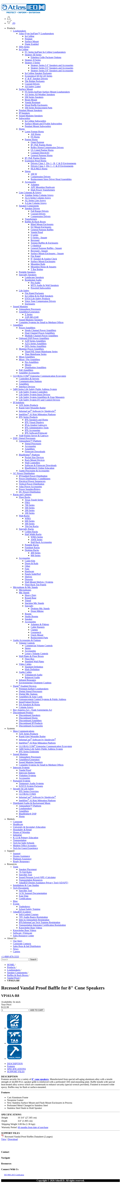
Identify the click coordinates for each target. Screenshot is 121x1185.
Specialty (29, 606)
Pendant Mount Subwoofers (38, 126)
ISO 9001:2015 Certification (14, 1175)
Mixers (28, 365)
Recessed (35, 240)
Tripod (28, 600)
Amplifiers (18, 325)
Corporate (17, 821)
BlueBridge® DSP (27, 813)
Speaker (28, 619)
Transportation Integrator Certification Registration (42, 925)
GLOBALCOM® (27, 794)
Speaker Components (29, 206)
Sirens (28, 171)
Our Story (17, 941)
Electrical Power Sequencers (32, 481)
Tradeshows (24, 906)
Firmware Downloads (35, 451)
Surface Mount (32, 41)
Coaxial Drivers (32, 84)
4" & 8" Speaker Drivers (36, 78)
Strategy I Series (32, 62)
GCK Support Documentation (33, 893)
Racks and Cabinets (22, 494)
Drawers (29, 579)
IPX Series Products (28, 417)
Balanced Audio (32, 677)
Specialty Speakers (27, 274)
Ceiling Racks (31, 531)
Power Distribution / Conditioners (34, 478)
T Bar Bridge (37, 269)
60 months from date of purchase (33, 1127)
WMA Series (37, 537)
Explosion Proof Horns (35, 160)
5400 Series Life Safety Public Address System (35, 389)
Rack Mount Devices (35, 460)
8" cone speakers (40, 1079)
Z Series (28, 314)
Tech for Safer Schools (23, 843)
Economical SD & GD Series (38, 76)
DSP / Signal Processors (24, 438)
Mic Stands (24, 592)
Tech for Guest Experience (25, 848)
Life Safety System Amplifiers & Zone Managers (41, 397)
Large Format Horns (34, 131)
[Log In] (8, 19)
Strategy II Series (33, 60)
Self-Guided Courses (28, 914)
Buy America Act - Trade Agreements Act (32, 710)
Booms (28, 614)
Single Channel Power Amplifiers (40, 330)
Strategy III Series (33, 54)
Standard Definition (34, 667)
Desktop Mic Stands (40, 608)
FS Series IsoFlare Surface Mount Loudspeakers (47, 92)
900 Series (35, 555)
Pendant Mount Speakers (30, 110)
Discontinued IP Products (30, 723)
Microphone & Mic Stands (25, 587)
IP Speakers (24, 113)
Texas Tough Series (34, 500)
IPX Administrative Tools (37, 427)
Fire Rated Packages (34, 293)
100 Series (30, 513)
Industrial (17, 835)
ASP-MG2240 (32, 317)
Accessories (30, 182)
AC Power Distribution (24, 473)
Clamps (34, 629)
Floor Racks (24, 497)
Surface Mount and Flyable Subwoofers (43, 123)
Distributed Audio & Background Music (31, 803)
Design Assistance (21, 856)
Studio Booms (31, 616)
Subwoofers (24, 118)
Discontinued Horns (28, 718)
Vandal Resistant (32, 102)
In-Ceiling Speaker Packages (38, 73)
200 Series (30, 510)
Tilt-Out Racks (32, 526)
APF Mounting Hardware (43, 187)
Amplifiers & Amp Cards (30, 696)
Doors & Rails (31, 563)
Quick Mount (37, 635)
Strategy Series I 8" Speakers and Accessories (52, 70)
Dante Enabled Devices (24, 686)
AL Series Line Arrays (35, 200)
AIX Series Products (28, 405)
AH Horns (36, 134)
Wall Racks (24, 515)
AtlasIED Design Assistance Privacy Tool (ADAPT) (43, 882)
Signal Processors (33, 443)
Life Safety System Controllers (33, 392)
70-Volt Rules (25, 872)
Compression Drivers (40, 176)
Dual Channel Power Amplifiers (40, 333)
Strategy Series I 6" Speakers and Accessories (52, 68)
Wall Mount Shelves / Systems (39, 582)
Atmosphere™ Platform (30, 441)
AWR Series (36, 539)
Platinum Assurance (22, 859)
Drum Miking (37, 611)
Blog (15, 901)
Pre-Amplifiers (32, 362)
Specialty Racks (26, 529)
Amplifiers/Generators (29, 312)
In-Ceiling (29, 36)
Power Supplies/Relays (29, 489)
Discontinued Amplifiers (30, 720)
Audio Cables (25, 672)
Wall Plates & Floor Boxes (31, 656)
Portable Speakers (27, 272)
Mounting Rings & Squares (43, 266)
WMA (28, 518)
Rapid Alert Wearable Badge (32, 408)
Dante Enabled (32, 44)
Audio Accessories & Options (27, 640)
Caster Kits (30, 561)
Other (27, 566)
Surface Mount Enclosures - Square (47, 253)
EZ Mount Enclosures (41, 227)
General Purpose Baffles (42, 229)
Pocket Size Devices (34, 457)
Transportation (19, 840)
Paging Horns (31, 139)
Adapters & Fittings (40, 624)
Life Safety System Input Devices (34, 394)
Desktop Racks (32, 550)
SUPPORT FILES (15, 1071)
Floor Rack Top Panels (35, 584)
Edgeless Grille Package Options (46, 57)
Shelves (28, 576)
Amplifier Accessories (29, 372)
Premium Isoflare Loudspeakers (33, 688)
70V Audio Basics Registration (33, 917)
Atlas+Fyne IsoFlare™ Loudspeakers (36, 33)
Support (16, 853)
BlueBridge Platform (29, 455)
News (15, 949)
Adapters (35, 184)
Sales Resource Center (23, 935)
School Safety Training (29, 909)
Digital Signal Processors (30, 691)
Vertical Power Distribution (31, 484)
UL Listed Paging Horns (42, 150)
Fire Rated (35, 256)
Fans (27, 568)
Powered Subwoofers (41, 288)
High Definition (32, 669)
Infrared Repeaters (27, 680)
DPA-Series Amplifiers (35, 346)
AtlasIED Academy (22, 912)
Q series (34, 235)
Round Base (30, 598)
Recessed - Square (39, 251)
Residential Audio (33, 280)
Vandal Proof (37, 232)
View (3, 1139)
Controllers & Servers (29, 378)
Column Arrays (26, 707)
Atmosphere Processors (30, 309)
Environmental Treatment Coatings (35, 682)
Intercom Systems (21, 767)
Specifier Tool (25, 874)
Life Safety (24, 290)
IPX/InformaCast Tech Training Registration (39, 922)
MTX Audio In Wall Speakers (45, 285)
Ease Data (23, 896)
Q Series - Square (39, 237)
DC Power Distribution (30, 492)
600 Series (30, 521)
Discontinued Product (23, 712)
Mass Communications (23, 731)
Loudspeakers (19, 31)
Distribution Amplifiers (35, 367)
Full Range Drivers (40, 211)
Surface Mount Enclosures (43, 261)
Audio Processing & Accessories (34, 470)
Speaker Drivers (32, 208)
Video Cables (25, 664)
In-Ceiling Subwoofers (35, 121)
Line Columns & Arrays (30, 192)
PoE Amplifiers (26, 370)
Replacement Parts (39, 637)
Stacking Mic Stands (34, 603)
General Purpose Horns (42, 155)
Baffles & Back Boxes (35, 221)
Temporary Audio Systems (31, 783)
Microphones (25, 590)
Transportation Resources (30, 880)
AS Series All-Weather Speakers (40, 94)
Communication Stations (30, 381)
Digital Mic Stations (28, 694)
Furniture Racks (32, 547)
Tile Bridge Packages (35, 81)
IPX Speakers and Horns (36, 419)
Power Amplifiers (27, 327)
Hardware (29, 571)
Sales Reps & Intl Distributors (27, 946)
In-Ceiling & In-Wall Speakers (39, 296)
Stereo (28, 648)
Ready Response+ (21, 861)
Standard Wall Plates (34, 661)
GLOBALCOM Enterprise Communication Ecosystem (39, 376)
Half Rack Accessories (41, 542)
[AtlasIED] (23, 12)
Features (11, 1066)
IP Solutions (18, 402)
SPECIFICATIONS (16, 1069)
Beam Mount (31, 100)
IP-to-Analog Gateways (36, 425)
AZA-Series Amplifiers (35, 343)
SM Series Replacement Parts (38, 107)
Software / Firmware (22, 933)
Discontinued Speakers (29, 715)
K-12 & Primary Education (25, 837)
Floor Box (29, 659)
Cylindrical (36, 245)
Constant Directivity (40, 153)
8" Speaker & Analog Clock (44, 259)
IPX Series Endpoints (29, 751)
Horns (22, 129)
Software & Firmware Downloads (41, 465)
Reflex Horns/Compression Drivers (47, 147)
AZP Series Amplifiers (35, 341)
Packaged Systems (21, 780)
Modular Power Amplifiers (31, 349)
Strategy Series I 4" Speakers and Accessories (52, 65)
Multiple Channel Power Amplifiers (41, 335)
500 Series (30, 508)
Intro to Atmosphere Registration (34, 919)
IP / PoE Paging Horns (41, 145)
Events (16, 904)
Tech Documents (21, 888)
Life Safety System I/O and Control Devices (39, 400)
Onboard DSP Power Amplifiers (34, 338)
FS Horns (35, 137)
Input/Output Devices (29, 702)
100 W (34, 174)
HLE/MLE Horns (39, 168)
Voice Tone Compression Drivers (40, 301)
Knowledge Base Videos (30, 927)
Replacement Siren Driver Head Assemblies (51, 179)
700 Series (30, 505)
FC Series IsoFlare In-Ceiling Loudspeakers (45, 52)
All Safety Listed (33, 86)
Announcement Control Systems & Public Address (42, 699)
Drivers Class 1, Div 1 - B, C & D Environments (53, 163)
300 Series (30, 523)
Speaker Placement (28, 869)
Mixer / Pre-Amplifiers (29, 359)
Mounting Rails (38, 264)
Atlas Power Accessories (30, 486)
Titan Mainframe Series (35, 354)
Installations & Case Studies (26, 885)
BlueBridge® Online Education (39, 468)
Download (13, 1139)
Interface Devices (27, 386)
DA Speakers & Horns (29, 704)
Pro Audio (35, 282)
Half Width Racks (33, 534)
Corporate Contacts (22, 943)
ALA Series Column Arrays (38, 198)
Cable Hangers (38, 627)
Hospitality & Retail (22, 829)
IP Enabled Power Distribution (33, 476)
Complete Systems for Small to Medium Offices (41, 322)
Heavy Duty (30, 595)
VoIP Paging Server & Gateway (34, 435)
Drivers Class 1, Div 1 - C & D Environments (52, 166)
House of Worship (21, 832)
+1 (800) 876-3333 (10, 956)
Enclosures (30, 304)
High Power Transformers (43, 190)
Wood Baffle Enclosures (36, 105)
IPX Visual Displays (34, 422)
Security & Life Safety (23, 788)
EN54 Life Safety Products (37, 298)
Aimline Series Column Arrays (39, 195)
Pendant (28, 39)
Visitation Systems (27, 775)
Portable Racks (32, 545)
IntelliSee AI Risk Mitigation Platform (37, 414)
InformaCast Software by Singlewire (37, 411)
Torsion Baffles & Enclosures (44, 243)
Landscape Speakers (34, 277)
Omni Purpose (37, 142)
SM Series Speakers (34, 97)
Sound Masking (20, 306)
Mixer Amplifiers (27, 357)
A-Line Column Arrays (35, 203)
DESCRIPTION (15, 1063)
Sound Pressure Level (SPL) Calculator (37, 877)
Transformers (31, 219)
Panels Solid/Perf (33, 574)
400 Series (35, 553)
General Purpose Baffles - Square (46, 248)
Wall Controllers (32, 462)
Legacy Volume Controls (36, 653)
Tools (15, 866)
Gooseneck (36, 632)
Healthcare (18, 824)
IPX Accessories (32, 430)
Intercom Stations (27, 773)
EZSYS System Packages (31, 786)
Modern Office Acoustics (24, 845)
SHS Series (24, 46)
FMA (27, 502)
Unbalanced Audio (33, 674)
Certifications (25, 898)
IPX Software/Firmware (36, 433)
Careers (16, 951)
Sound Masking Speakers (31, 115)
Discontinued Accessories (31, 726)
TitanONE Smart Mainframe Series (41, 351)
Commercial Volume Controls (39, 645)
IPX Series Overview (29, 791)
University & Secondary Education (29, 827)
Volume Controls (27, 643)
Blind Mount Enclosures (42, 224)
